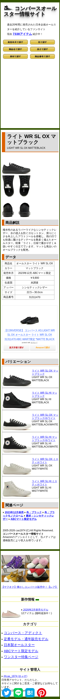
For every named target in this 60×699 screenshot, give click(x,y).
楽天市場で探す (16, 347)
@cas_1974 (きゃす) (15, 676)
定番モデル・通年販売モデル (26, 639)
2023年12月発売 (14, 512)
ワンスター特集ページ (21, 657)
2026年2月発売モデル (35, 609)
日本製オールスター (19, 645)
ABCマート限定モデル (24, 519)
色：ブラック (34, 512)
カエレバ (34, 342)
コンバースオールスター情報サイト (30, 11)
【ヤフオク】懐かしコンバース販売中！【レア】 (29, 587)
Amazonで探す (43, 347)
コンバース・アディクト (23, 633)
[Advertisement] (30, 95)
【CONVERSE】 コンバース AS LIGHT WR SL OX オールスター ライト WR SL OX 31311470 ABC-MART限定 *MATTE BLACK (29, 334)
